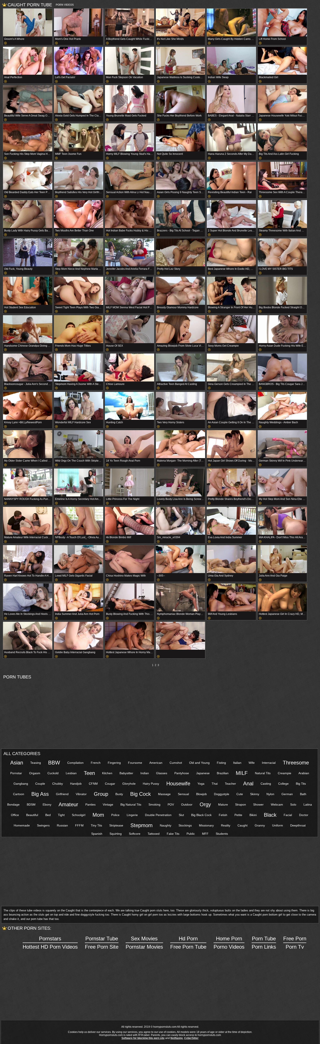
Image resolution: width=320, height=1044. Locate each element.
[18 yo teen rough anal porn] (129, 444)
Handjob (76, 783)
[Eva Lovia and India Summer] (231, 521)
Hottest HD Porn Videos (50, 943)
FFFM (79, 825)
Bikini (253, 815)
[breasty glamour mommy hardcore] (180, 291)
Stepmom (141, 825)
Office (15, 815)
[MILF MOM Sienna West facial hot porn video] (129, 291)
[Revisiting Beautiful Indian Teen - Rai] (231, 176)
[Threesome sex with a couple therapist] (282, 176)
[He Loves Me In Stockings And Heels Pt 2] (27, 597)
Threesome (296, 763)
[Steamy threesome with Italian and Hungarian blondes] (282, 214)
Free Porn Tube (188, 943)
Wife (252, 762)
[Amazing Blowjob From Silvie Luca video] (180, 329)
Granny (260, 825)
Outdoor (186, 804)
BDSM (31, 804)
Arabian (303, 773)
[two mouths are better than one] (78, 214)
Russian (62, 825)
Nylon (270, 794)
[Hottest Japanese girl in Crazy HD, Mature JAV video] (282, 597)
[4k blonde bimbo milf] (129, 521)
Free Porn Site (101, 943)
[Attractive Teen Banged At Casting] (180, 367)
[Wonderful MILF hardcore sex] (78, 406)
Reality (225, 825)
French (96, 762)
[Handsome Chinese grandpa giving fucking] (27, 329)
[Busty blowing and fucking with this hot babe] (129, 597)
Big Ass (40, 794)
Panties (90, 804)
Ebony (47, 804)
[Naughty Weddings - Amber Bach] (282, 406)
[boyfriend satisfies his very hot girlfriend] (78, 176)
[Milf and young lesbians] (231, 597)
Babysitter (126, 773)
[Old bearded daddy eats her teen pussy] (27, 176)
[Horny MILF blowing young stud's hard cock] (129, 137)
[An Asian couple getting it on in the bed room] (231, 406)
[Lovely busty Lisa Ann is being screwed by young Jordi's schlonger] (180, 482)
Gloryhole (129, 783)
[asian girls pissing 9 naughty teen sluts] (180, 176)
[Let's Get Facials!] (78, 61)
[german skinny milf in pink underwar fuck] (282, 444)
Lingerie (132, 815)
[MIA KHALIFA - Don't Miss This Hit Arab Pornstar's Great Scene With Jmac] (282, 521)
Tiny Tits (96, 825)
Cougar (110, 783)
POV (171, 804)
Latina (307, 804)
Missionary (206, 825)
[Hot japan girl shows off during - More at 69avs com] (231, 444)
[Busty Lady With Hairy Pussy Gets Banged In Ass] (27, 214)
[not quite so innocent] (180, 137)
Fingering (114, 762)
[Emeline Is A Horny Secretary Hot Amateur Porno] (78, 482)
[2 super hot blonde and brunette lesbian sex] (231, 214)
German (287, 794)
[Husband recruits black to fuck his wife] (27, 636)
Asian (16, 763)
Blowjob (201, 794)
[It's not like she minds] (180, 22)
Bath (303, 794)
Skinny (254, 794)
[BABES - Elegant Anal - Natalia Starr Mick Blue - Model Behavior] (231, 99)
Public (191, 833)
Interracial (269, 762)
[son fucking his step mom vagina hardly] (27, 137)
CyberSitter (191, 1038)
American (155, 762)
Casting (266, 783)
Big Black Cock (201, 815)
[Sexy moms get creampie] (231, 329)
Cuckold (53, 773)
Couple (40, 783)
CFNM (93, 783)
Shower (258, 804)
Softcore (134, 833)
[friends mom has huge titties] (78, 329)
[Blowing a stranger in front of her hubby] (231, 291)
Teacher (230, 783)
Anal (248, 783)
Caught (242, 825)
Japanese (203, 773)
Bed (48, 815)
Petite (238, 815)
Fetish (223, 815)
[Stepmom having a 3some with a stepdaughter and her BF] (78, 367)
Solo (293, 804)
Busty (119, 794)
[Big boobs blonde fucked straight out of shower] (282, 291)
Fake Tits (173, 833)
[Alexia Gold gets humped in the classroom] (78, 99)
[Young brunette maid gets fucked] (129, 99)
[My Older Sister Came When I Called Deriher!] (27, 444)
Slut (181, 815)
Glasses (161, 773)
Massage (164, 794)
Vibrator (81, 794)
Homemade (22, 825)
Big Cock (140, 794)
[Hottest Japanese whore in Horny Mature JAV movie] (129, 636)
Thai (215, 783)
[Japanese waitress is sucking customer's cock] (180, 61)
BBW (54, 763)
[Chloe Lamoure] (129, 367)
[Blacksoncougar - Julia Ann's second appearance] (27, 367)
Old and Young (199, 762)
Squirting (115, 833)
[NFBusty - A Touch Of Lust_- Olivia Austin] (78, 521)
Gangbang (20, 783)
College (283, 783)
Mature (223, 804)
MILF (242, 773)
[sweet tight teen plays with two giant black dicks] (78, 291)
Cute (239, 794)
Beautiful (32, 815)
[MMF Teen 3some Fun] (78, 137)
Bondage (13, 804)
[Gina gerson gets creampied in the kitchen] (231, 367)
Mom (98, 815)
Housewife (178, 783)
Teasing (35, 762)
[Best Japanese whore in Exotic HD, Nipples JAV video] (231, 252)
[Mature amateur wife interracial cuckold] (27, 521)
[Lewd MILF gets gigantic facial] (78, 559)
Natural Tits (263, 773)
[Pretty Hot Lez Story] (180, 252)
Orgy (205, 804)
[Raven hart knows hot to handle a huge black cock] (27, 559)
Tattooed (154, 833)
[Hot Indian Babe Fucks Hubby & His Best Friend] (129, 214)
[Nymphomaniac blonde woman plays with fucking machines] (180, 597)
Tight (61, 815)
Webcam (277, 804)
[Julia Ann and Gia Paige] (282, 559)
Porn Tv (294, 943)
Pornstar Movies (144, 943)
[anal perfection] (27, 61)
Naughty (165, 825)
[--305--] (180, 559)
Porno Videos (229, 943)
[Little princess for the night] (129, 482)
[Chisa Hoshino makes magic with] (129, 559)
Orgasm (34, 773)
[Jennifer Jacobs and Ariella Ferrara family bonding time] (129, 252)
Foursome (135, 762)
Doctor (303, 815)
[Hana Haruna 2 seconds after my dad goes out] (231, 137)
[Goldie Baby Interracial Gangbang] (78, 636)
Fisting (221, 762)
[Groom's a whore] (27, 22)
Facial (288, 815)
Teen (89, 773)
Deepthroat (298, 825)
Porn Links (264, 943)
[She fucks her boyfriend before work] (180, 99)
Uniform (277, 825)
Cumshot (176, 762)
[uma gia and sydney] (231, 559)
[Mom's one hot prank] (78, 22)
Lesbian (71, 773)
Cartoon (18, 794)
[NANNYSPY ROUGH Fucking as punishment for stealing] (27, 482)
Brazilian (223, 773)
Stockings (185, 825)
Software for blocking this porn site (143, 1038)
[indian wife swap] (231, 61)
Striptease (116, 825)
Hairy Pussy (151, 783)
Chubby (57, 783)
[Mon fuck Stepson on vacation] (129, 61)
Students (222, 833)
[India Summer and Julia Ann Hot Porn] (78, 597)
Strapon (240, 804)
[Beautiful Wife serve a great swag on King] (27, 99)
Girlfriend (62, 794)
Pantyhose (181, 773)
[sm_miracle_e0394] (180, 521)
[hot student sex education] (27, 291)
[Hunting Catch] (129, 406)
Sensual (183, 794)
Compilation (75, 762)
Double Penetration (158, 815)
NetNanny (176, 1038)
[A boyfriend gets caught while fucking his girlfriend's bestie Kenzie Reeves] (129, 22)
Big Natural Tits (130, 804)
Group (101, 794)
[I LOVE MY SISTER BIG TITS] (282, 252)
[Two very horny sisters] (180, 406)
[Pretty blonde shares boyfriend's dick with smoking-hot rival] (231, 482)
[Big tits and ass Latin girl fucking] (282, 137)
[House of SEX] (129, 329)
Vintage (108, 804)
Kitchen (107, 773)
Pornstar (16, 773)
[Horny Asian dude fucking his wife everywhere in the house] (282, 329)
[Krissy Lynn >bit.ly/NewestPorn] (27, 406)
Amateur (68, 804)
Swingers (43, 825)
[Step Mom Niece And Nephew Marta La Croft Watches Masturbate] (78, 252)
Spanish (96, 833)
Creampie (284, 773)
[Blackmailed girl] (282, 61)
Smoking (154, 804)
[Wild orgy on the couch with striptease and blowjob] (78, 444)
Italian (237, 762)
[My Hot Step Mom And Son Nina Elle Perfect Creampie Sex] (282, 482)
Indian (144, 773)
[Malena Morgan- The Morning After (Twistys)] (180, 444)
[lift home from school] (282, 22)
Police (115, 815)
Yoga (200, 783)
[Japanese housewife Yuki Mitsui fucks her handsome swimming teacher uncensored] (282, 99)
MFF (205, 833)
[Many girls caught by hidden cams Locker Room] (231, 22)
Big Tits (301, 783)
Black (270, 815)
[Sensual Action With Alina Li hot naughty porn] (129, 176)
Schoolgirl (78, 815)
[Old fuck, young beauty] (27, 252)
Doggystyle (221, 794)
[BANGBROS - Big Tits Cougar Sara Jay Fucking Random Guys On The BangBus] (282, 367)
